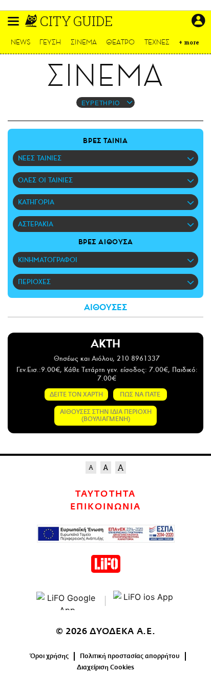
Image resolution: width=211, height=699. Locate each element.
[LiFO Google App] (67, 601)
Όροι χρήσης (49, 656)
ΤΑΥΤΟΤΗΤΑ (105, 494)
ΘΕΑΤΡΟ (120, 42)
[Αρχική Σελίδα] (32, 21)
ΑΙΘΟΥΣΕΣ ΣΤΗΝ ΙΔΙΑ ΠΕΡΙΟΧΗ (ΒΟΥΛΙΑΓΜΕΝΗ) (106, 415)
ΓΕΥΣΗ (50, 42)
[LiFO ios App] (144, 601)
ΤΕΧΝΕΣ (157, 42)
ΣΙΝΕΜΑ (84, 42)
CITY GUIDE (76, 21)
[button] (13, 21)
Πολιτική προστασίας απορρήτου (130, 656)
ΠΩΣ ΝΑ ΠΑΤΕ (140, 394)
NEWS (21, 42)
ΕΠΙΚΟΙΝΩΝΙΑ (105, 507)
